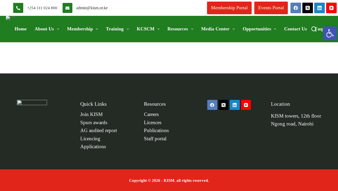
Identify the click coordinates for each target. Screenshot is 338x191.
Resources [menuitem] (177, 28)
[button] (330, 33)
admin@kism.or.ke (92, 8)
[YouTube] (331, 8)
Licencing (90, 138)
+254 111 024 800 (42, 8)
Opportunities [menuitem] (257, 28)
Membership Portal (229, 7)
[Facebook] (295, 8)
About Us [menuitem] (44, 28)
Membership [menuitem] (80, 28)
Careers (151, 114)
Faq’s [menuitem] (320, 28)
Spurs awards (93, 122)
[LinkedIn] (319, 8)
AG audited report (98, 130)
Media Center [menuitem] (215, 28)
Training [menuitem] (115, 28)
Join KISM (91, 114)
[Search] (314, 29)
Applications (93, 146)
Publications (156, 130)
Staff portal (155, 138)
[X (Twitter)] (307, 8)
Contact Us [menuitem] (295, 28)
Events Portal (271, 7)
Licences (152, 122)
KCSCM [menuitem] (145, 28)
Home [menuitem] (21, 28)
